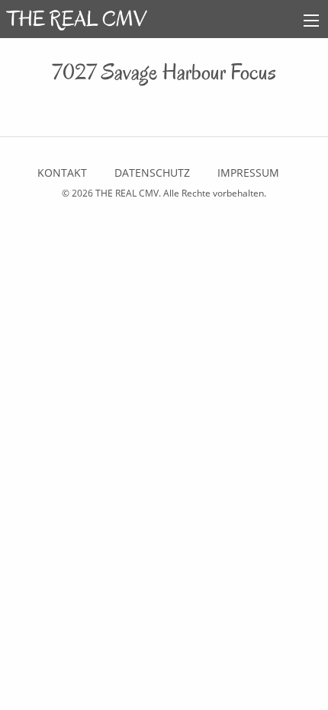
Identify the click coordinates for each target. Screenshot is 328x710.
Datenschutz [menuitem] (152, 172)
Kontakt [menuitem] (62, 172)
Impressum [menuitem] (248, 172)
